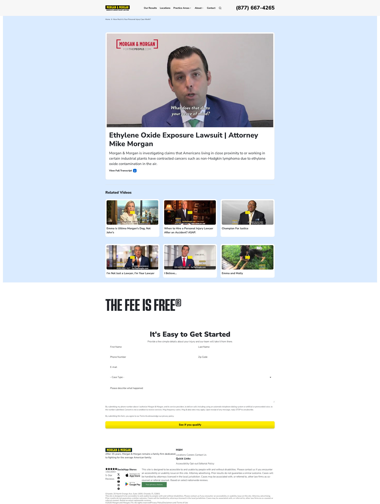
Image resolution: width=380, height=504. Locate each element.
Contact (211, 8)
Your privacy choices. (154, 484)
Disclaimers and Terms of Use (175, 503)
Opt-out (194, 463)
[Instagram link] (118, 485)
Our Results (150, 8)
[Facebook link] (118, 477)
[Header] (117, 7)
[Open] (220, 8)
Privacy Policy (157, 503)
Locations (165, 8)
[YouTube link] (118, 481)
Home (107, 19)
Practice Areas (181, 8)
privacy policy (168, 416)
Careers (190, 454)
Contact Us (200, 454)
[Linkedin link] (118, 488)
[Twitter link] (118, 474)
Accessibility (182, 463)
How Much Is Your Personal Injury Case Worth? (132, 19)
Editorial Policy (206, 463)
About (198, 8)
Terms (142, 416)
